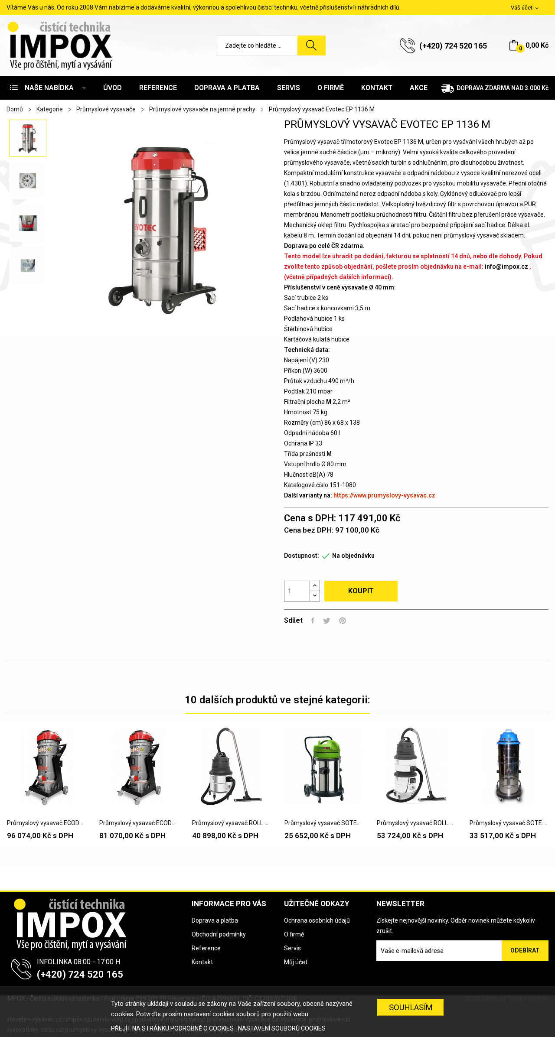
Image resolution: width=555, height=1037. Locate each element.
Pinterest (342, 620)
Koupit (361, 591)
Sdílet (313, 620)
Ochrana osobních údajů (317, 920)
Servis (292, 948)
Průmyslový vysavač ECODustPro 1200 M (138, 822)
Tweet (327, 620)
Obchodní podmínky (219, 934)
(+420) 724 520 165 (453, 45)
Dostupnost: (301, 555)
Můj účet (295, 962)
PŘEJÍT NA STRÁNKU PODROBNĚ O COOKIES (173, 1028)
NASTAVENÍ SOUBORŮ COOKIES (282, 1028)
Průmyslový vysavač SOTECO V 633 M (509, 822)
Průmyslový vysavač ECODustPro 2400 (46, 822)
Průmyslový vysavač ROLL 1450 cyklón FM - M (416, 822)
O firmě (294, 934)
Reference (206, 948)
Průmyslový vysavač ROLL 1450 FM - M (231, 822)
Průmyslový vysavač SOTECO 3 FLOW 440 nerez (323, 822)
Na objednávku (353, 555)
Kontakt (202, 962)
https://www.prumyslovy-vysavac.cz (384, 495)
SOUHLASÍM (411, 1007)
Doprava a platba (215, 920)
